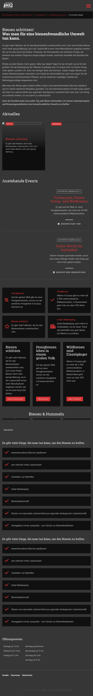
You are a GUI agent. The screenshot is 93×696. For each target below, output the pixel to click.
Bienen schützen (19, 321)
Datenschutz (27, 675)
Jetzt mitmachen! (15, 399)
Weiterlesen (43, 399)
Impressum (15, 675)
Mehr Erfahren (74, 399)
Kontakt (5, 675)
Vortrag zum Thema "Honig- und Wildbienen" (69, 199)
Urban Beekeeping (66, 319)
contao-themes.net (64, 690)
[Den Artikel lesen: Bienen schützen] (21, 168)
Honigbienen (17, 293)
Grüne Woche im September (69, 248)
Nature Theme (48, 690)
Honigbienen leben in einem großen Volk (46, 352)
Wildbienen (62, 291)
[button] (88, 5)
